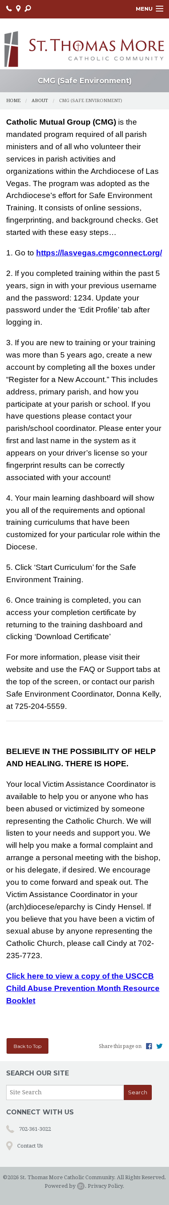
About (40, 100)
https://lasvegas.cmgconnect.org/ (99, 252)
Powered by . (66, 1186)
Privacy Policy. (106, 1186)
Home (13, 100)
